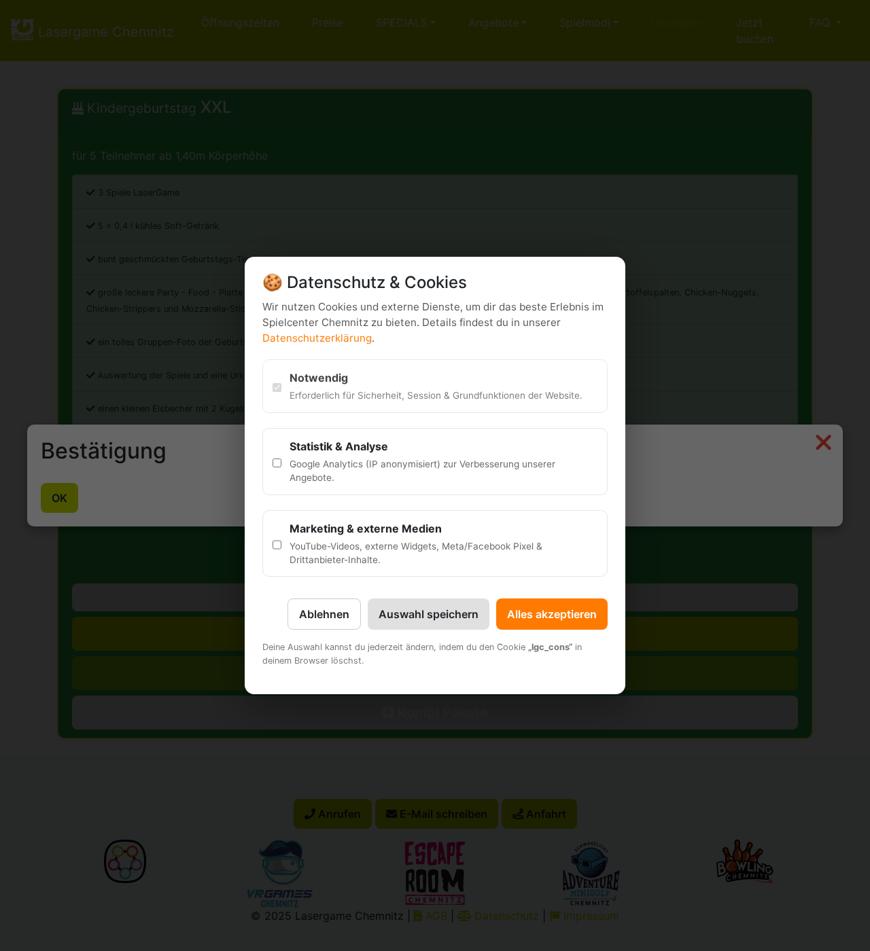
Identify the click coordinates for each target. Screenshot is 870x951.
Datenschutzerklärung (317, 337)
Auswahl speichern (428, 614)
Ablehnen (324, 614)
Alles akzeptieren (552, 614)
